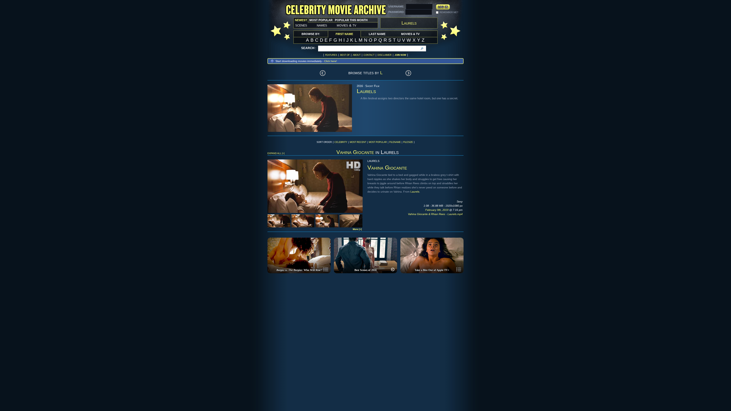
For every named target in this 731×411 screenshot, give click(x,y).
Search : (308, 48)
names (322, 25)
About (357, 55)
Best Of (345, 55)
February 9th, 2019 (437, 209)
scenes (301, 25)
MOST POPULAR (378, 142)
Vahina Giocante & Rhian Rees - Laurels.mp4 (435, 214)
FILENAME (395, 142)
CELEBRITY (340, 142)
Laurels (414, 191)
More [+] (357, 229)
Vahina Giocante (355, 152)
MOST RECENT (358, 142)
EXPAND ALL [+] (275, 153)
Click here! (330, 61)
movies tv (346, 25)
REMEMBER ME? (449, 12)
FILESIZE (408, 142)
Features (331, 55)
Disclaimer (384, 55)
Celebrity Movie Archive (335, 10)
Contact (369, 55)
